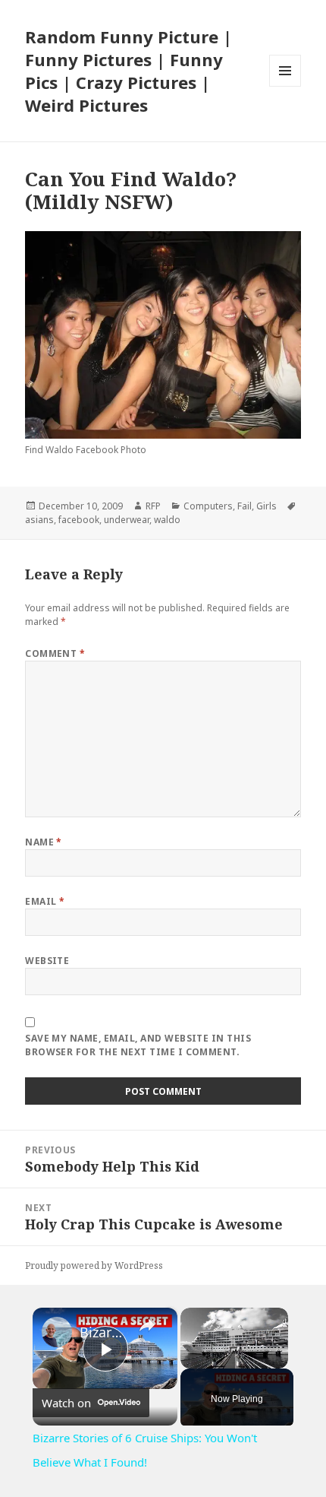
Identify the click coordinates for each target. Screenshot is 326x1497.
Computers (208, 506)
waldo (167, 519)
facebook (78, 519)
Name (43, 842)
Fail (244, 506)
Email (44, 901)
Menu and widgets (285, 86)
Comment (55, 653)
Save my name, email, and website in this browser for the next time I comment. (138, 1045)
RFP (153, 506)
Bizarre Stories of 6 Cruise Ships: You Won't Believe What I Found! (103, 1332)
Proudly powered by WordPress (94, 1265)
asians (39, 519)
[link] (57, 1332)
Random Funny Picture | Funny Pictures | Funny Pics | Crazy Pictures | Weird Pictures (128, 70)
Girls (266, 506)
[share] (147, 1326)
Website (47, 960)
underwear (126, 519)
